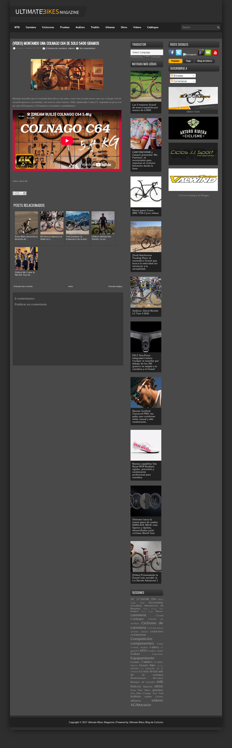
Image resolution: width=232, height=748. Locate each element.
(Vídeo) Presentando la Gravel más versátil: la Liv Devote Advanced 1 (145, 578)
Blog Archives (204, 61)
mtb (160, 682)
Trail (161, 693)
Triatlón (95, 27)
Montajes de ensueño (142, 682)
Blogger (205, 195)
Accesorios (156, 602)
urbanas (135, 700)
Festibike (158, 662)
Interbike (134, 668)
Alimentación (151, 605)
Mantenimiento (138, 678)
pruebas (158, 690)
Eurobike (135, 662)
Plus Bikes (144, 690)
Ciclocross (48, 27)
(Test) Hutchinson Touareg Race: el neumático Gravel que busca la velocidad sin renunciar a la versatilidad (145, 262)
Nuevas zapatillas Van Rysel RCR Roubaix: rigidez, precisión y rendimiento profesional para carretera (144, 470)
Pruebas (64, 27)
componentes (142, 643)
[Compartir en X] (21, 193)
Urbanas (110, 27)
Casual (159, 615)
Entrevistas (157, 654)
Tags (188, 61)
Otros (124, 27)
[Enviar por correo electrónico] (14, 193)
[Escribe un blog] (18, 193)
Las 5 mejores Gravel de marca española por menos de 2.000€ (145, 107)
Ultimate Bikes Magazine (101, 722)
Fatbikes (147, 662)
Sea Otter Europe (140, 693)
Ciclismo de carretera (56, 48)
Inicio (70, 286)
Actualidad (136, 605)
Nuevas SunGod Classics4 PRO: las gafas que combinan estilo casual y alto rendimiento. (143, 416)
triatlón (148, 696)
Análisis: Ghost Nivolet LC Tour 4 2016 (145, 312)
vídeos (71, 48)
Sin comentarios (87, 48)
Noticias (135, 686)
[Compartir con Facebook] (24, 193)
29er (154, 599)
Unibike (159, 697)
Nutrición (147, 686)
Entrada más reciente (23, 286)
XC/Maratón (140, 705)
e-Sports (159, 651)
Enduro (135, 654)
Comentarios (180, 81)
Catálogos (152, 27)
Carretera (31, 27)
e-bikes (154, 647)
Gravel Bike (147, 665)
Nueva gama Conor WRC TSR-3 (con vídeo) (145, 212)
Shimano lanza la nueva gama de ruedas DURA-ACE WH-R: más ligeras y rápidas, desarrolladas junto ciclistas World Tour (145, 526)
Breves (159, 611)
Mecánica (158, 678)
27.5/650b (142, 599)
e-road (150, 651)
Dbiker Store (193, 111)
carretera (138, 615)
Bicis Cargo (147, 612)
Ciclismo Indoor (155, 628)
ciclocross (156, 631)
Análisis (80, 27)
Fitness (134, 666)
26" (132, 599)
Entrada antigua (115, 286)
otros (158, 686)
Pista (133, 690)
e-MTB (142, 650)
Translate (156, 57)
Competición (141, 639)
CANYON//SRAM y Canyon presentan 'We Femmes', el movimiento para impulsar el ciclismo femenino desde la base (144, 160)
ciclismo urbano (139, 632)
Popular (175, 61)
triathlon (135, 696)
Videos (137, 27)
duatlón (144, 647)
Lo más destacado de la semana (146, 673)
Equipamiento (142, 658)
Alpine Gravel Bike (153, 609)
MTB (17, 27)
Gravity (160, 666)
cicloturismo (138, 634)
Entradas (178, 75)
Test (154, 693)
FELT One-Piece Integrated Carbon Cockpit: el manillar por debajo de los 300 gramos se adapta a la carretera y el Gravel (145, 362)
